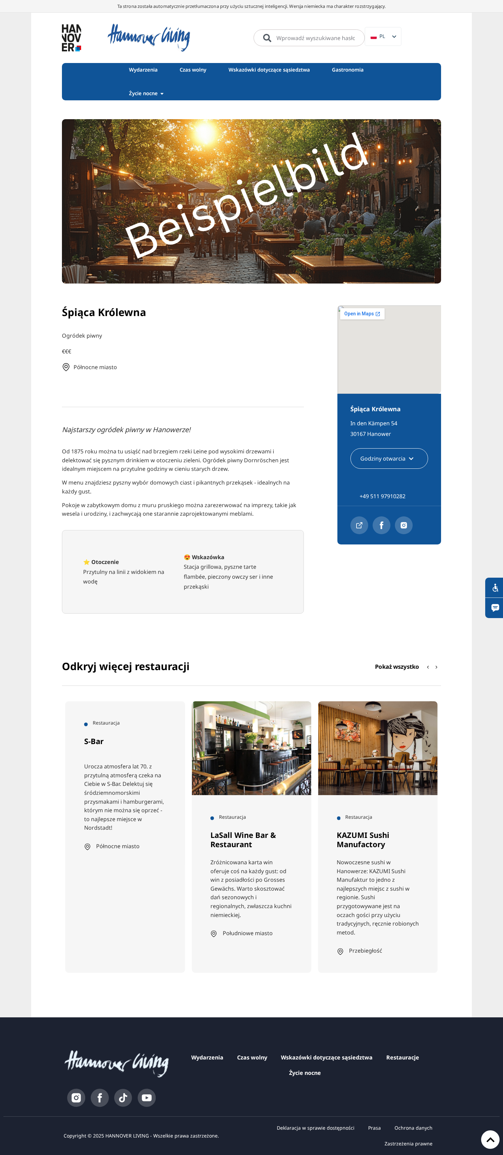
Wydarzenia (207, 1057)
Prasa (374, 1128)
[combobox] (309, 38)
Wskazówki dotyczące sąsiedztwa (327, 1057)
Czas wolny (252, 1057)
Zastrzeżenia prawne (409, 1143)
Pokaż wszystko (397, 666)
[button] (436, 667)
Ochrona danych (414, 1128)
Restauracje (402, 1057)
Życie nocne (305, 1073)
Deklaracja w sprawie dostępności (315, 1128)
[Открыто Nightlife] (162, 93)
